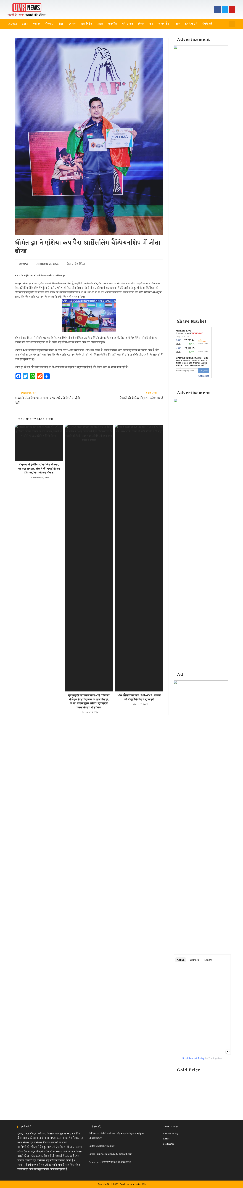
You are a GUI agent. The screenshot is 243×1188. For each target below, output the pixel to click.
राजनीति (112, 24)
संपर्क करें (207, 24)
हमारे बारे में (191, 24)
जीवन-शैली (164, 24)
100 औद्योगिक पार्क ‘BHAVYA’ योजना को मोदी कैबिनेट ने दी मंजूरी (139, 698)
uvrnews (23, 264)
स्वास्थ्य (72, 24)
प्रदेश (100, 24)
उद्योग (25, 24)
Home (12, 24)
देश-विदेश (87, 24)
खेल (151, 24)
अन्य (177, 24)
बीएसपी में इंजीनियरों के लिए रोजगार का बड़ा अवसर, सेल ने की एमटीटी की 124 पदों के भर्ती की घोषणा (39, 469)
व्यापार (36, 24)
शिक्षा (61, 24)
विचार (141, 24)
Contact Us (168, 1144)
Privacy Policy (170, 1134)
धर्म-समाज (127, 24)
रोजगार (49, 24)
